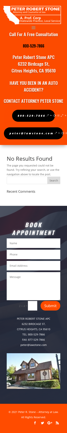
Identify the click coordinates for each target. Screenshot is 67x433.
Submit (50, 305)
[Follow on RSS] (57, 423)
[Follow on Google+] (50, 423)
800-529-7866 (33, 46)
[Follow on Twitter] (42, 423)
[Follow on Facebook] (35, 423)
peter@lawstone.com (31, 133)
